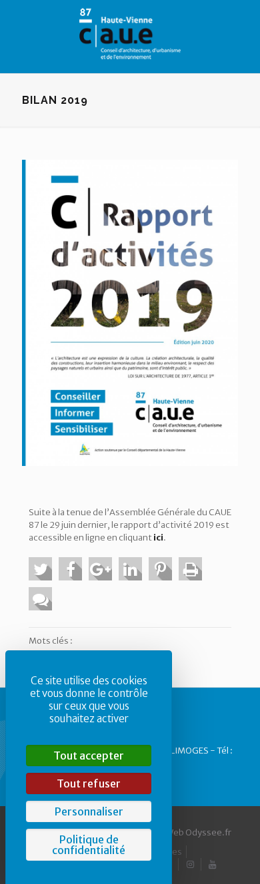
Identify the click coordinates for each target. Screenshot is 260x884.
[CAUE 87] (130, 33)
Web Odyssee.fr (198, 832)
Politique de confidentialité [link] (88, 845)
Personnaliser (89, 811)
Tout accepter (88, 755)
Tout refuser (89, 783)
